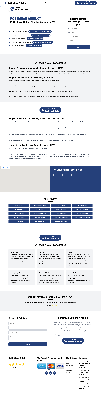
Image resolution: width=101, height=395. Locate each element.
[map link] (5, 3)
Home (39, 56)
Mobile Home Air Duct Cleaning (50, 56)
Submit (78, 47)
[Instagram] (46, 373)
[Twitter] (50, 373)
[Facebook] (54, 373)
